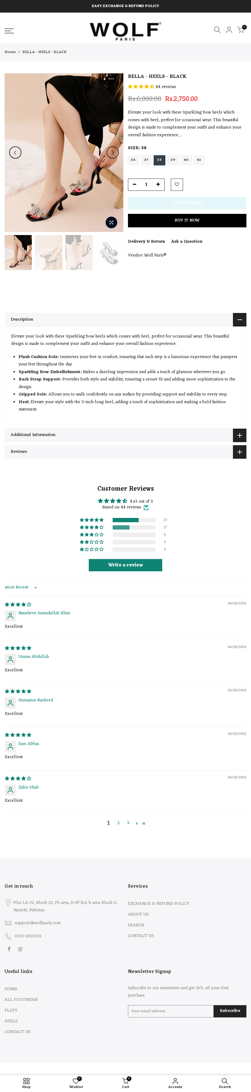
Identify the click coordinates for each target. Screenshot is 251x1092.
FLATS (11, 1010)
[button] (141, 87)
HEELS (11, 1021)
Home (10, 52)
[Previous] (15, 152)
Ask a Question (186, 241)
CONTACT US (141, 936)
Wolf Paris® (155, 255)
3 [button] (128, 823)
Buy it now (187, 220)
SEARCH (136, 925)
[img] (18, 605)
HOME (11, 989)
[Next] (113, 152)
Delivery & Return (146, 241)
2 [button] (119, 823)
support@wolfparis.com (38, 923)
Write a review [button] (125, 565)
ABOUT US (138, 914)
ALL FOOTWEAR (21, 1000)
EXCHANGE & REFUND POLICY (158, 904)
